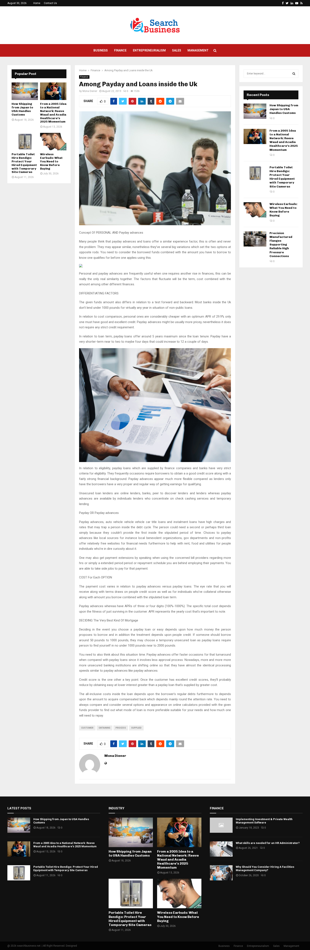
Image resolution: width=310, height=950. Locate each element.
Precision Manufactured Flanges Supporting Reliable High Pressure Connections (281, 244)
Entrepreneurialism (149, 50)
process (121, 728)
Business (100, 50)
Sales (176, 50)
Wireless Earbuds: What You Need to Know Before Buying (51, 161)
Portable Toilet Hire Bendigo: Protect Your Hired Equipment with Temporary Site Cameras (24, 163)
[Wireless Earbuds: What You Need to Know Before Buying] (53, 141)
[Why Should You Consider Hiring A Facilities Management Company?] (221, 872)
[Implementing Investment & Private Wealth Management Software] (221, 825)
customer (87, 728)
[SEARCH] (293, 73)
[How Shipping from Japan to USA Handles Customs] (25, 91)
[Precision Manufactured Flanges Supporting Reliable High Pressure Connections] (255, 239)
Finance (120, 50)
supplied (136, 728)
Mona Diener (89, 91)
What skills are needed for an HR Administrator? (268, 843)
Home (36, 3)
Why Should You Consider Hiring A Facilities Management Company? (265, 868)
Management (198, 50)
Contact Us (50, 3)
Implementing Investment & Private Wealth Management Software (264, 821)
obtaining (104, 728)
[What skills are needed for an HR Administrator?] (221, 849)
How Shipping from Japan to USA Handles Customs (22, 109)
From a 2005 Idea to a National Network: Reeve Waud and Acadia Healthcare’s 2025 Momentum (53, 112)
